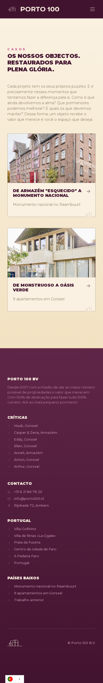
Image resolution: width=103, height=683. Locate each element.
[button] (92, 9)
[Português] (15, 679)
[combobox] (14, 679)
